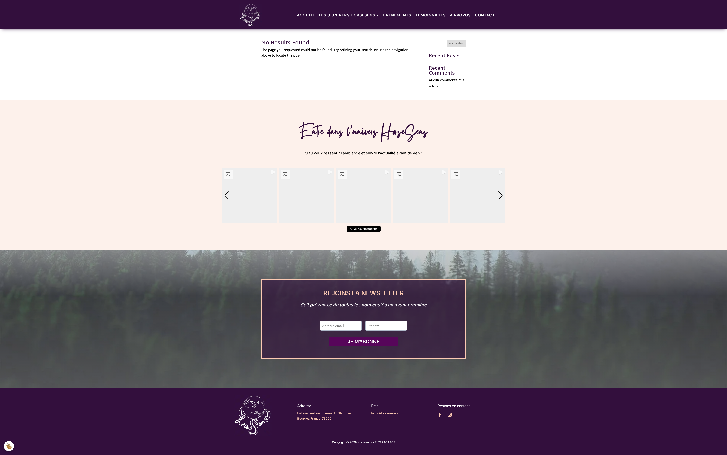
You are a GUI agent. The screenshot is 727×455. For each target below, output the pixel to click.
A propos (460, 15)
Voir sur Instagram (365, 228)
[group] (249, 195)
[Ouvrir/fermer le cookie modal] (9, 446)
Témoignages (430, 15)
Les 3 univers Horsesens (347, 15)
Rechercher (456, 43)
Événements (397, 15)
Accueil (306, 15)
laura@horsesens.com (387, 413)
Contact (485, 15)
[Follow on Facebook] (440, 415)
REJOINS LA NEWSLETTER (363, 293)
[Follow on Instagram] (449, 415)
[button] (363, 220)
